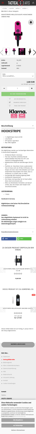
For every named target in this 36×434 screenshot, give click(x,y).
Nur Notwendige (18, 425)
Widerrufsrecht (7, 374)
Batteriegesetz (7, 362)
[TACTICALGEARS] (18, 3)
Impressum (6, 356)
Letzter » (25, 8)
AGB (4, 371)
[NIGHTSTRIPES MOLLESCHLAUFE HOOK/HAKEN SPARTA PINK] (18, 33)
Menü (3, 3)
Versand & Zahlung (8, 377)
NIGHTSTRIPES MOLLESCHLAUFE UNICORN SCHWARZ (18, 308)
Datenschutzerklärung (19, 416)
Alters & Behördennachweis (11, 365)
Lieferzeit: (4, 63)
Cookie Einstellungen (9, 383)
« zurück (11, 8)
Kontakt (5, 380)
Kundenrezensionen (9, 232)
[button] (4, 88)
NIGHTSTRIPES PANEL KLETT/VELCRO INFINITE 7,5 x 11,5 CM (18, 269)
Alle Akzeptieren (18, 420)
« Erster (4, 8)
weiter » (18, 8)
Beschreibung (7, 126)
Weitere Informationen (18, 430)
